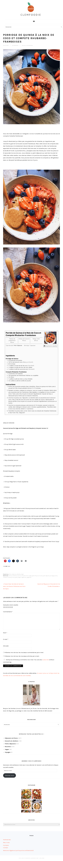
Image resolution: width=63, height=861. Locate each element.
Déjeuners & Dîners (11, 738)
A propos (6, 845)
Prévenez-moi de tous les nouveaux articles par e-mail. (22, 656)
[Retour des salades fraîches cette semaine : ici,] (26, 804)
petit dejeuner (46, 575)
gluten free (34, 575)
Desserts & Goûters (11, 741)
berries (10, 575)
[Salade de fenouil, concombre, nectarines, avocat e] (26, 794)
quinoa (55, 575)
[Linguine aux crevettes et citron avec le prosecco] (37, 804)
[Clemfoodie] (32, 17)
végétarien (29, 577)
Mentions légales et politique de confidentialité (18, 850)
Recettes (19, 574)
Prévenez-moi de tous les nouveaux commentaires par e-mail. (24, 652)
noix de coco (40, 575)
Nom (5, 633)
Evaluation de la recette (10, 605)
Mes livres (6, 842)
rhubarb (5, 577)
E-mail (5, 639)
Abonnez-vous (9, 775)
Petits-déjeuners (12, 574)
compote (23, 575)
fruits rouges (29, 575)
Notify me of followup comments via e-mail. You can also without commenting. (28, 661)
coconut (19, 575)
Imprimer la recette (51, 346)
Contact (5, 847)
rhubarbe (9, 577)
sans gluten (15, 577)
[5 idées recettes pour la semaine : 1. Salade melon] (37, 794)
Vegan (22, 574)
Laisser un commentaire (27, 45)
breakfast (14, 575)
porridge (52, 575)
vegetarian (23, 577)
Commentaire (8, 611)
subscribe (45, 659)
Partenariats (7, 839)
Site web (6, 646)
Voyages (7, 752)
